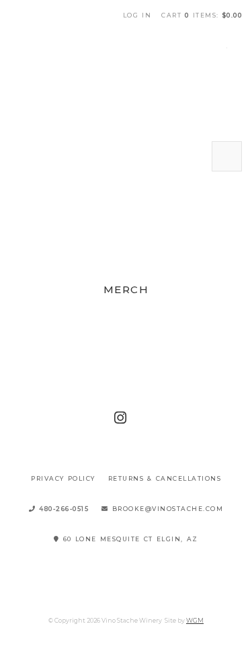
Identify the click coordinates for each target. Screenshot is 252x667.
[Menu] (227, 156)
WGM (195, 620)
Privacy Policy (63, 478)
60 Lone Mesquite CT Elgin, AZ (129, 539)
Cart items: (201, 15)
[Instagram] (121, 418)
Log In (137, 15)
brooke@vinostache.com (166, 508)
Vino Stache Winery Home (126, 80)
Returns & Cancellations (165, 478)
